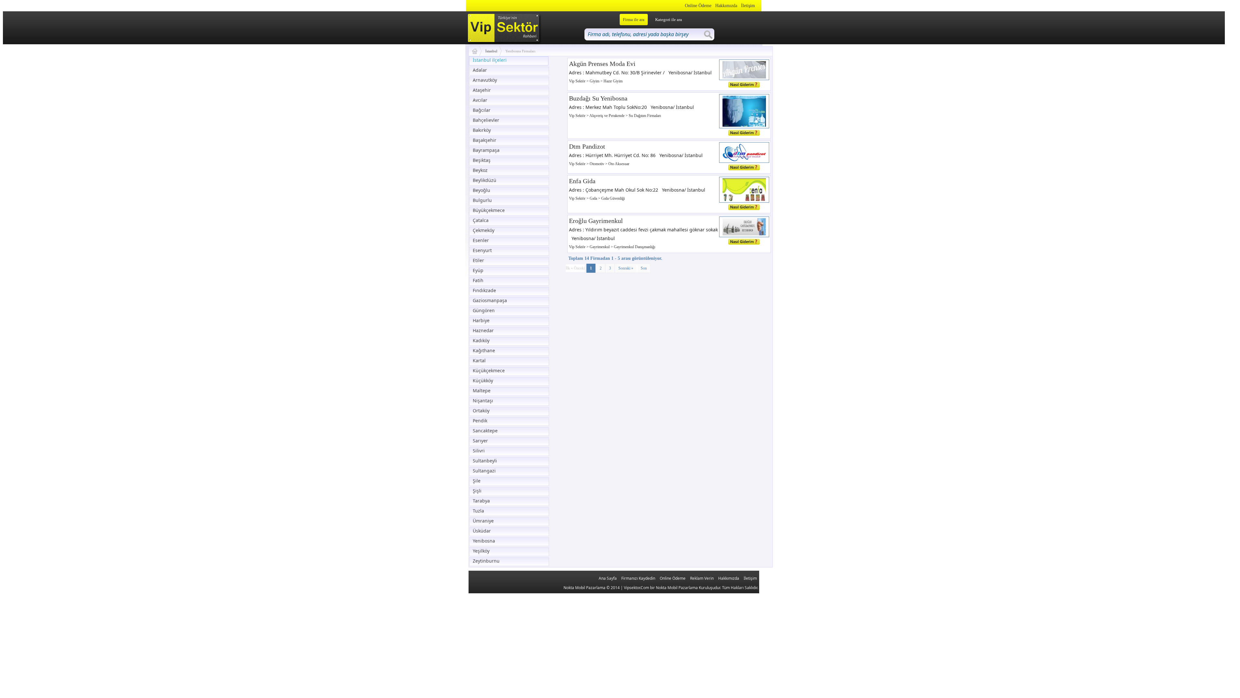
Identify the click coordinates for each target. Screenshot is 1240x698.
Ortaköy (481, 410)
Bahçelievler (486, 120)
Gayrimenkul (600, 247)
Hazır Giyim (613, 81)
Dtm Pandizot (587, 146)
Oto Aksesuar (618, 164)
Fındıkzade (484, 290)
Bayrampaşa (486, 150)
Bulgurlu (482, 200)
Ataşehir (482, 90)
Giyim (595, 81)
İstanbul (491, 51)
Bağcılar (482, 110)
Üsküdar (482, 531)
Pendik (480, 421)
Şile (476, 481)
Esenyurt (482, 250)
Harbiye (481, 320)
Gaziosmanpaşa (490, 300)
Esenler (481, 240)
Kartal (479, 360)
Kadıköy (481, 340)
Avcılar (480, 100)
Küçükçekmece (489, 370)
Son (644, 268)
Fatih (478, 280)
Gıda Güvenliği (613, 198)
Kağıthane (484, 350)
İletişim (748, 5)
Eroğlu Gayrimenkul (596, 220)
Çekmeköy (483, 230)
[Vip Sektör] (477, 51)
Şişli (477, 491)
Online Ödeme (698, 5)
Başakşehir (484, 140)
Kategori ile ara (668, 19)
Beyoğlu (481, 190)
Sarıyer (480, 441)
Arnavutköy (485, 80)
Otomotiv (597, 164)
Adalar (480, 70)
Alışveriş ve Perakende (607, 115)
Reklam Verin (702, 578)
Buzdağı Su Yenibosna (598, 98)
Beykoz (480, 170)
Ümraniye (483, 521)
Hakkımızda (726, 5)
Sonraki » (625, 268)
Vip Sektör (577, 81)
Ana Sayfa (608, 578)
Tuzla (478, 511)
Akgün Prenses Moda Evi (602, 63)
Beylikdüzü (484, 180)
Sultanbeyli (485, 461)
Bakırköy (482, 130)
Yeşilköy (481, 551)
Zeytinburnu (486, 561)
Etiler (478, 260)
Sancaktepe (485, 431)
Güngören (484, 310)
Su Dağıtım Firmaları (645, 115)
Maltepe (482, 390)
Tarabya (481, 501)
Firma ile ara (634, 19)
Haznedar (483, 330)
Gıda (594, 198)
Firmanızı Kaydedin (638, 578)
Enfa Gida (582, 181)
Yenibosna (484, 541)
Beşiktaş (482, 160)
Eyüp (478, 270)
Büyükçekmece (489, 210)
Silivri (479, 451)
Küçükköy (483, 380)
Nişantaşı (483, 400)
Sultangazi (484, 471)
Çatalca (481, 220)
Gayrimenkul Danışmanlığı (634, 247)
